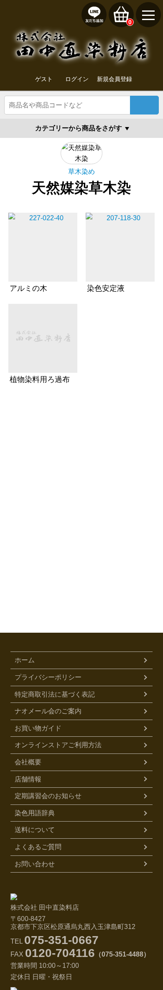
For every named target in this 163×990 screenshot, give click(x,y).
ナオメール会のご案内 (48, 711)
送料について (35, 829)
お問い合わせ (35, 864)
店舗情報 (28, 779)
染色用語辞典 (35, 813)
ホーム (25, 660)
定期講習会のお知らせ (48, 795)
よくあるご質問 (38, 846)
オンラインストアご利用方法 (58, 744)
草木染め (81, 171)
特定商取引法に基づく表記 (55, 694)
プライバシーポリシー (48, 677)
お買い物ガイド (38, 728)
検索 (144, 105)
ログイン (77, 79)
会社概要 (28, 762)
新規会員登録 (114, 79)
